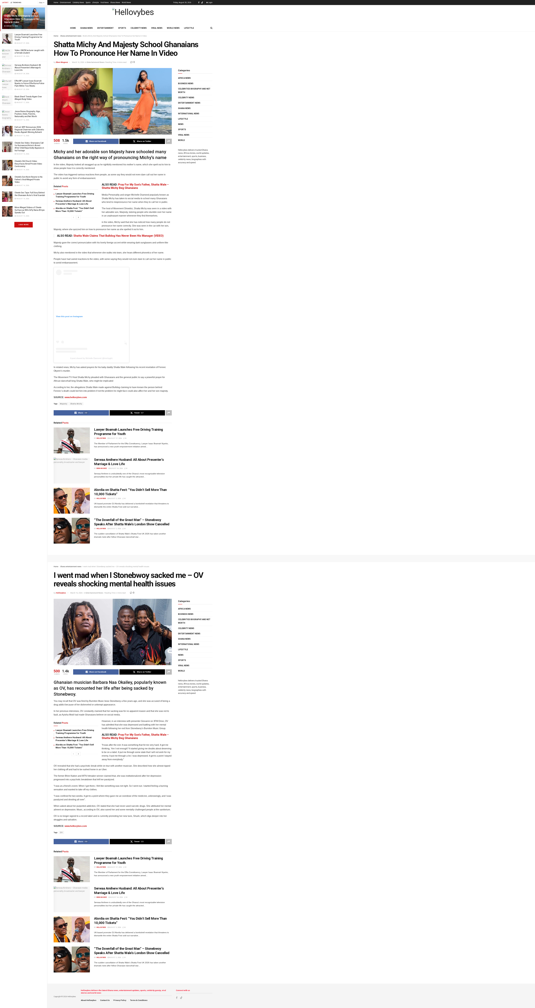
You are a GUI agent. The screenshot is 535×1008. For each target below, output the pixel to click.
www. (67, 826)
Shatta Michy (76, 404)
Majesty (63, 404)
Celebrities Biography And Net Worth (194, 90)
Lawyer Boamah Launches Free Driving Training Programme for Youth (28, 37)
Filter (41, 3)
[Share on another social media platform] (169, 141)
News (180, 124)
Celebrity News (78, 2)
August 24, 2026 (116, 468)
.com (84, 826)
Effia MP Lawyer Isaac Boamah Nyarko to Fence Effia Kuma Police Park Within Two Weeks (29, 83)
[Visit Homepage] (133, 15)
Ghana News (115, 2)
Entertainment (65, 2)
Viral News (104, 2)
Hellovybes (101, 438)
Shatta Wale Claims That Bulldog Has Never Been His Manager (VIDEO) (118, 235)
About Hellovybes (88, 1000)
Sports (88, 2)
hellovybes (76, 826)
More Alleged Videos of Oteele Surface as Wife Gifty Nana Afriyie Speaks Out (30, 210)
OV (61, 832)
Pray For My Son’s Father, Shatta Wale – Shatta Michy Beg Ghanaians (135, 186)
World (181, 140)
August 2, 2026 (115, 529)
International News (188, 113)
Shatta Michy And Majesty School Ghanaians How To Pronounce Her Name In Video (21, 19)
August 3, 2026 (115, 498)
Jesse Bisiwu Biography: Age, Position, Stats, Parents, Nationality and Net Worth (27, 113)
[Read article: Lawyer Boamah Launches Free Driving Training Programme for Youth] (72, 440)
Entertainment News (95, 62)
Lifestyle (95, 2)
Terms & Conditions (138, 1000)
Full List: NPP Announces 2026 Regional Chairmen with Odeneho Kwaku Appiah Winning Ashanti (29, 129)
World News (126, 2)
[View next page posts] (78, 217)
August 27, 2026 (115, 438)
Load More (24, 225)
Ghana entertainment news (70, 36)
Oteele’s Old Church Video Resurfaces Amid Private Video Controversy (28, 163)
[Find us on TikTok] (202, 2)
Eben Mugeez (62, 62)
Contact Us (105, 1000)
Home (56, 2)
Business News (185, 83)
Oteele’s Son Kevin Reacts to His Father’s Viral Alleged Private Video (28, 179)
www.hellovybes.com (76, 397)
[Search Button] (211, 28)
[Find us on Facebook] (198, 2)
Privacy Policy (119, 1000)
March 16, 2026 (78, 62)
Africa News (184, 78)
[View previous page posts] (73, 217)
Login (210, 2)
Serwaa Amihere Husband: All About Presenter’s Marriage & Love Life (28, 67)
